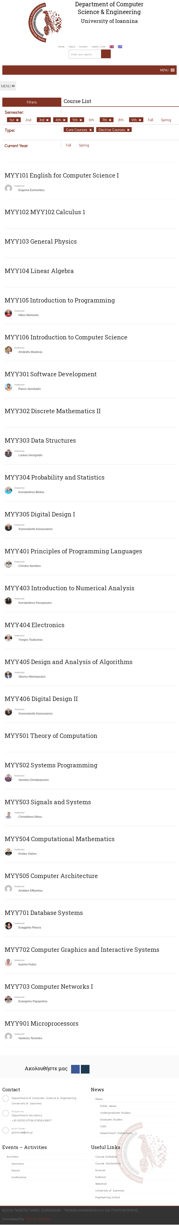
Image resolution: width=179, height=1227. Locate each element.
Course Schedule (106, 1156)
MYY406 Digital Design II (41, 699)
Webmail (101, 1183)
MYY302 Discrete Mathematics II (53, 411)
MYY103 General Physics (41, 241)
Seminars (17, 1163)
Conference (18, 1177)
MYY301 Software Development (51, 374)
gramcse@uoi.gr (22, 1132)
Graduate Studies (111, 1119)
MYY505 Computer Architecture (51, 876)
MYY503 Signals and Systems (48, 802)
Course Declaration (108, 1163)
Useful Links (98, 46)
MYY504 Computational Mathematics (60, 839)
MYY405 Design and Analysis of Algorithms (69, 662)
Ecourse (100, 1170)
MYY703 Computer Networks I (49, 986)
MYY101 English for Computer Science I (62, 175)
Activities (12, 1156)
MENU (6, 85)
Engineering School (107, 1197)
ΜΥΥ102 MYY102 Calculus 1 (45, 212)
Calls (103, 1126)
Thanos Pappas (38, 1218)
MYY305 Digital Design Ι (40, 514)
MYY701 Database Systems (44, 913)
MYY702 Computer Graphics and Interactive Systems (82, 949)
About (72, 46)
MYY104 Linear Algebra (39, 271)
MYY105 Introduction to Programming (60, 300)
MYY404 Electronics (35, 625)
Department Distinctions (116, 1133)
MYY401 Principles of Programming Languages (73, 551)
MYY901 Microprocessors (42, 1023)
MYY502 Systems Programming (51, 765)
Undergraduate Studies (115, 1112)
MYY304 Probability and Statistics (55, 477)
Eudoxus (100, 1177)
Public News (108, 1106)
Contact (83, 46)
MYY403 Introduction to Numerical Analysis (69, 588)
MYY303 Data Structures (40, 440)
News (99, 1099)
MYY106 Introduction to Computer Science (66, 337)
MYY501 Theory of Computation (51, 736)
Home (61, 46)
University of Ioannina (109, 1190)
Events (15, 1170)
